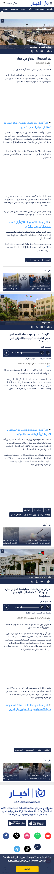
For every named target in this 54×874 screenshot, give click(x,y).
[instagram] (27, 835)
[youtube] (48, 835)
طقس (5, 9)
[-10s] (42, 352)
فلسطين (14, 9)
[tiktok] (27, 849)
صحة (23, 9)
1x (12, 353)
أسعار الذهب (39, 9)
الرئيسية (50, 9)
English (9, 3)
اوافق (27, 869)
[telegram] (17, 849)
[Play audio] (6, 352)
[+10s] (48, 352)
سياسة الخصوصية (15, 861)
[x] (16, 835)
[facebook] (6, 835)
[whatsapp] (37, 835)
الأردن (30, 9)
